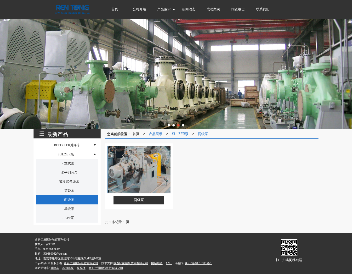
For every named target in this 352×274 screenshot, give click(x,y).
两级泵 (203, 133)
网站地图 (157, 263)
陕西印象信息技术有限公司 (131, 263)
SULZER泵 (180, 133)
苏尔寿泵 (68, 268)
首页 (136, 133)
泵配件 (81, 268)
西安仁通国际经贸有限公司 (81, 263)
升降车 (55, 268)
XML (169, 263)
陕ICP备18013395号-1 (198, 263)
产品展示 (155, 133)
